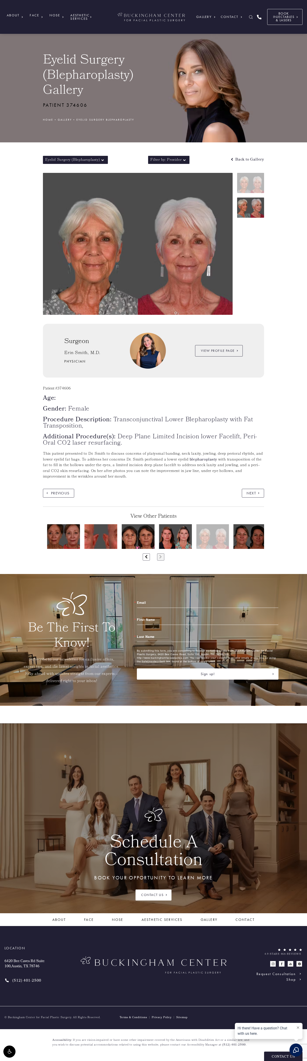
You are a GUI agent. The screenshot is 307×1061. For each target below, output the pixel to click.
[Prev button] (146, 557)
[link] (259, 17)
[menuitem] (273, 964)
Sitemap (182, 1017)
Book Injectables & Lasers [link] (284, 16)
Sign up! (208, 674)
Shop (291, 979)
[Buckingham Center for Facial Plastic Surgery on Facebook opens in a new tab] (282, 964)
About (13, 15)
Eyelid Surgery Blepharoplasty (105, 120)
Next (251, 493)
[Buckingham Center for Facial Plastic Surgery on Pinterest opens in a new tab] (299, 964)
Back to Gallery (249, 160)
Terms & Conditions (133, 1017)
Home (48, 120)
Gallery (204, 17)
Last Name (146, 636)
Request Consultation (276, 974)
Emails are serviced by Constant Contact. (243, 661)
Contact (229, 17)
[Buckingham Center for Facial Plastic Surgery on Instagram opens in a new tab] (273, 964)
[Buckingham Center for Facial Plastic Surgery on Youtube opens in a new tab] (290, 964)
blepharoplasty (203, 460)
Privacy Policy (162, 1017)
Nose (54, 15)
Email (141, 602)
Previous (60, 493)
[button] (9, 1052)
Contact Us (152, 895)
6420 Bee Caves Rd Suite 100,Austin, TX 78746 (24, 964)
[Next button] (160, 557)
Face (34, 15)
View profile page (218, 350)
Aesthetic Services (80, 17)
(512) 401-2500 (234, 1045)
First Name (146, 619)
